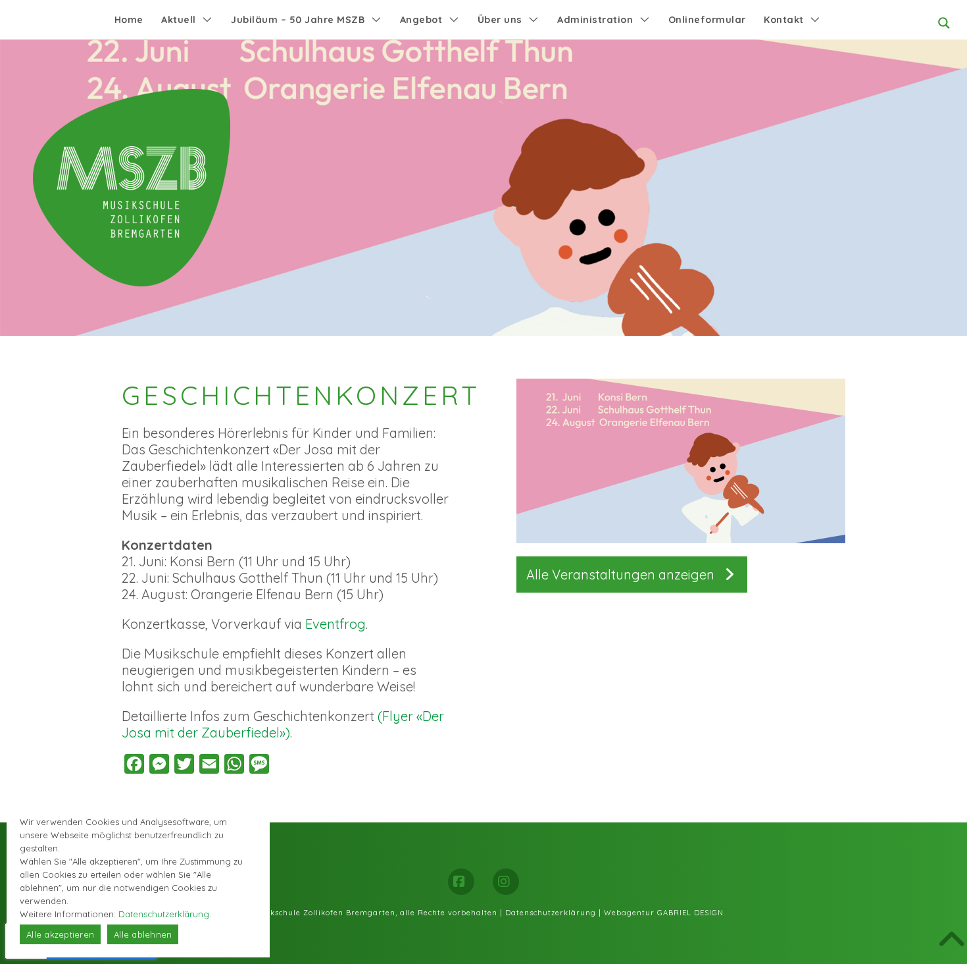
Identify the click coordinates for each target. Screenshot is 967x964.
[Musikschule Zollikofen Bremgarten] (131, 187)
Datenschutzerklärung (550, 912)
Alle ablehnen (143, 934)
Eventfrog (335, 624)
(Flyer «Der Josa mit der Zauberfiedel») (283, 724)
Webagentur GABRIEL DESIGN (664, 912)
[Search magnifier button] (944, 23)
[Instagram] (506, 882)
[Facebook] (461, 882)
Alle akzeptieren (60, 934)
